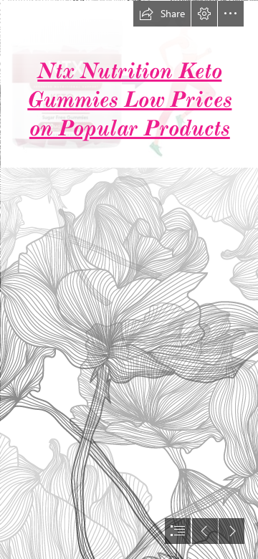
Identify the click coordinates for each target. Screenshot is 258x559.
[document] (129, 279)
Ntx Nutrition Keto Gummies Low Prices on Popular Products (129, 99)
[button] (162, 14)
